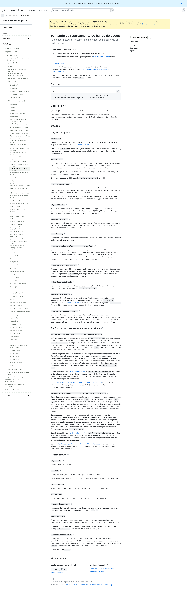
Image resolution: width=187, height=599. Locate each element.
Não (64, 569)
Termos (67, 585)
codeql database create (72, 303)
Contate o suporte (98, 571)
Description (57, 105)
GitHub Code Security (101, 57)
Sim (56, 569)
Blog (110, 585)
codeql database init (81, 145)
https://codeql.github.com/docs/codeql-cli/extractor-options (79, 383)
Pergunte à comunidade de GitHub (103, 569)
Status (83, 585)
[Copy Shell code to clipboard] (118, 91)
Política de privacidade (57, 572)
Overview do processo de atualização (154, 24)
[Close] (181, 3)
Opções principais (59, 132)
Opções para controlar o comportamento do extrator (76, 328)
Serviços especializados (100, 585)
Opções (55, 125)
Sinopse (55, 84)
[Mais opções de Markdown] (149, 37)
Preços (88, 585)
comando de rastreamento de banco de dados (15, 15)
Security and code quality (15, 20)
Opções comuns (58, 455)
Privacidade (75, 585)
